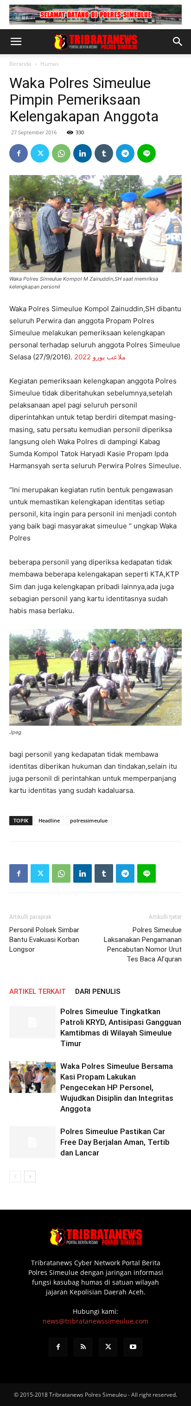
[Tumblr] (104, 153)
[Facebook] (18, 153)
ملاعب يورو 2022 (100, 356)
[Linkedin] (82, 153)
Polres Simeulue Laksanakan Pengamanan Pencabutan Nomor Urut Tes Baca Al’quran (143, 944)
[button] (16, 41)
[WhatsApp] (61, 153)
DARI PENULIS (98, 991)
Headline (49, 820)
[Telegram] (125, 153)
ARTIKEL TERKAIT (37, 991)
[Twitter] (40, 153)
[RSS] (83, 1347)
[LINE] (146, 153)
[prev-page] (15, 1176)
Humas (49, 64)
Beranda (20, 64)
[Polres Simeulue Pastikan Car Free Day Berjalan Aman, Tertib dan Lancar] (32, 1142)
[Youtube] (133, 1347)
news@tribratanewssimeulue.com (95, 1321)
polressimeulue (89, 820)
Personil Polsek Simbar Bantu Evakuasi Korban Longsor (44, 940)
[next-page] (30, 1176)
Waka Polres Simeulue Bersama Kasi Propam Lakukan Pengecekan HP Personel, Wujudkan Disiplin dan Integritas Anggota (116, 1087)
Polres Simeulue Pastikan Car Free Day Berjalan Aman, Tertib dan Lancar (115, 1142)
